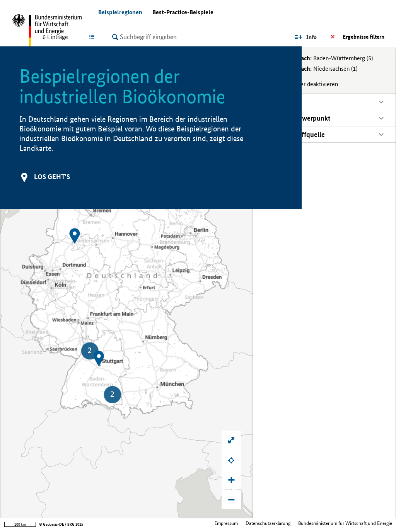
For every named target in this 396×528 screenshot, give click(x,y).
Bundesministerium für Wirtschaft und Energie (345, 523)
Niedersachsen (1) (315, 68)
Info (311, 37)
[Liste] (93, 36)
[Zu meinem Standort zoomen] (231, 460)
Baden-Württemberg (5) (323, 58)
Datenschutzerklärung (268, 523)
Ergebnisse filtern (363, 36)
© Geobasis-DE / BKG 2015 (61, 524)
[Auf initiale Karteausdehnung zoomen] (231, 440)
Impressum (226, 523)
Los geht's (52, 176)
